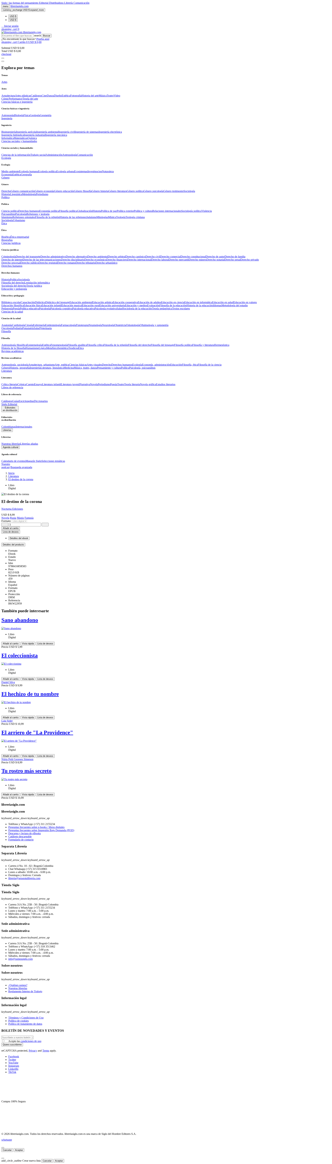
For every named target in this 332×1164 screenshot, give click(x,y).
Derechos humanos (28, 210)
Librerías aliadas (29, 443)
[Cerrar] (2, 1147)
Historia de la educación (200, 305)
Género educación (64, 191)
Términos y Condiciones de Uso (26, 1017)
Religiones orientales (23, 217)
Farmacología (68, 325)
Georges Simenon (23, 759)
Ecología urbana (65, 171)
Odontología (133, 325)
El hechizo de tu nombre (30, 694)
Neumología (95, 325)
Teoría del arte (30, 98)
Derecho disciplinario (72, 259)
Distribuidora (56, 2)
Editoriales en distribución (10, 409)
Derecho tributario (85, 262)
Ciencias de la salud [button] (12, 311)
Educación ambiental (81, 302)
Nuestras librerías (10, 443)
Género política (135, 191)
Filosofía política (68, 210)
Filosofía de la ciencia (210, 364)
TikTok (12, 1072)
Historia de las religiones (72, 217)
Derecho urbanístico (106, 262)
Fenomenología (59, 345)
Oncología (7, 328)
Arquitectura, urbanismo (41, 364)
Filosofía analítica (77, 345)
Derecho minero (197, 259)
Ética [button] (4, 223)
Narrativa (85, 384)
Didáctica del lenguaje (57, 302)
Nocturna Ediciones (12, 508)
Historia (5, 194)
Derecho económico (95, 259)
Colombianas (8, 426)
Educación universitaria (112, 305)
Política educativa (29, 308)
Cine (44, 95)
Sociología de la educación (137, 308)
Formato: (6, 520)
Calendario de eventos (13, 461)
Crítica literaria (9, 384)
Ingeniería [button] (6, 118)
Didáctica (40, 302)
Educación (176, 364)
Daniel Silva (8, 682)
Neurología (108, 325)
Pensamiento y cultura (109, 367)
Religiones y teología (37, 214)
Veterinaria (46, 328)
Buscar (46, 35)
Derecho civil (152, 256)
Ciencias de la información (15, 154)
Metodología (29, 194)
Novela (94, 384)
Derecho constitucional (193, 256)
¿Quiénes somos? (17, 985)
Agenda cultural (10, 447)
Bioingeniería (8, 131)
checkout (6, 54)
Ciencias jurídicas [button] (11, 243)
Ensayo (38, 384)
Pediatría (17, 328)
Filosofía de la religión (116, 345)
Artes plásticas (23, 95)
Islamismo (6, 217)
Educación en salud (222, 302)
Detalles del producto (13, 544)
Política (14, 279)
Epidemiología (53, 325)
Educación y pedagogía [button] (14, 288)
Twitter (12, 1059)
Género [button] (5, 177)
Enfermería (39, 325)
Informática (7, 138)
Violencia (206, 210)
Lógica (42, 348)
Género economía (44, 191)
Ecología (137, 364)
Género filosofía (83, 191)
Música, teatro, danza (85, 367)
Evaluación (153, 305)
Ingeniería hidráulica (12, 134)
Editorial (44, 2)
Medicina (69, 367)
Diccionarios (41, 401)
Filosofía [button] (6, 331)
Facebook (13, 1056)
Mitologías (102, 217)
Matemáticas (20, 138)
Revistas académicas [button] (12, 351)
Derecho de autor (215, 256)
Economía (6, 174)
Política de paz (109, 210)
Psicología (20, 214)
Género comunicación (23, 191)
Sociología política (191, 210)
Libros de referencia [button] (12, 387)
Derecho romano (66, 262)
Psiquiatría (28, 328)
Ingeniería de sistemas (87, 131)
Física (27, 115)
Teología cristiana (135, 217)
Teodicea (73, 348)
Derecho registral (48, 262)
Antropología (69, 154)
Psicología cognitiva (61, 308)
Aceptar (19, 1150)
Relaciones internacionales (166, 210)
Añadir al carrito (11, 528)
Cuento (30, 384)
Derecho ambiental (97, 256)
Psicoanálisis (8, 214)
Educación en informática (198, 302)
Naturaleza (108, 171)
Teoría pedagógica (162, 308)
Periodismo (42, 194)
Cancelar (7, 1150)
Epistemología (34, 345)
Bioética (5, 236)
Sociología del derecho (13, 285)
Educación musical (72, 305)
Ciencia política (9, 210)
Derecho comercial (170, 256)
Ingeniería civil (66, 131)
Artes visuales (94, 364)
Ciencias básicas (78, 364)
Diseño (58, 95)
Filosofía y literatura (203, 345)
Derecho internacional (139, 259)
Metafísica (52, 348)
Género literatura (117, 191)
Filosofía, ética (190, 364)
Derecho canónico (135, 256)
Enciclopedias (26, 401)
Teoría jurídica (34, 285)
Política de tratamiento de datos (25, 1023)
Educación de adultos (149, 302)
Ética (81, 348)
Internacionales (24, 426)
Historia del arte (90, 95)
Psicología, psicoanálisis (142, 367)
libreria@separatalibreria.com (24, 878)
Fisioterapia (82, 325)
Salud (120, 308)
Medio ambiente (10, 171)
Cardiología (18, 325)
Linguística (16, 194)
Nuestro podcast (5, 466)
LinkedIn (13, 1068)
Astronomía (7, 115)
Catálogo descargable (20, 836)
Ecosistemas (80, 171)
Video (117, 95)
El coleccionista (19, 655)
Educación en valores (245, 302)
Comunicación (81, 2)
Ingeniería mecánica (56, 134)
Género (5, 367)
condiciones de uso (31, 1041)
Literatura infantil (51, 384)
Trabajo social (38, 154)
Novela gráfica (148, 384)
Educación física (33, 305)
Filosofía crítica (95, 345)
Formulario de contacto (21, 839)
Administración (54, 154)
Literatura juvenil (70, 384)
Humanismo (32, 348)
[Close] (2, 61)
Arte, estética (62, 364)
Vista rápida (28, 643)
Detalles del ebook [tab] (19, 538)
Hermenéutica (221, 345)
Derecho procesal (10, 262)
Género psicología (153, 191)
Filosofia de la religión (47, 217)
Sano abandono (19, 620)
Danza (50, 95)
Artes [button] (4, 81)
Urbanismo (19, 220)
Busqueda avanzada (21, 467)
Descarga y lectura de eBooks (24, 833)
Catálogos (36, 95)
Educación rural (90, 305)
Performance (15, 98)
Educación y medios (136, 305)
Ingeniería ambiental (47, 131)
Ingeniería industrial (34, 134)
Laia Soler (7, 720)
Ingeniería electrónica (110, 131)
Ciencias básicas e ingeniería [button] (17, 101)
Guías (15, 401)
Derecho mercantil (179, 259)
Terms (45, 1050)
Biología (19, 115)
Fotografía (75, 95)
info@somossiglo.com (20, 958)
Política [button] (5, 197)
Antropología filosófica (14, 345)
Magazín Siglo (34, 461)
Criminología (8, 256)
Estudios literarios (165, 384)
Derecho (6, 191)
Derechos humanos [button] (11, 265)
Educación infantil (52, 305)
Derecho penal (233, 259)
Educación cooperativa (125, 302)
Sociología (189, 191)
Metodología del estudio (235, 305)
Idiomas (217, 305)
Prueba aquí (42, 38)
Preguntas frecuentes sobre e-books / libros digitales (36, 827)
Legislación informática (37, 282)
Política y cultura (143, 210)
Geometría (45, 115)
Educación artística (102, 302)
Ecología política (47, 171)
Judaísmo (91, 217)
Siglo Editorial (9, 404)
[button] (10, 26)
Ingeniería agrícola (26, 131)
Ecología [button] (6, 157)
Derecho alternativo (76, 256)
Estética (66, 95)
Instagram (13, 1065)
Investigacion (94, 171)
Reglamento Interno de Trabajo (25, 991)
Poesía (16, 308)
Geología (35, 115)
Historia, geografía (20, 367)
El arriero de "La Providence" (37, 732)
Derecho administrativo (53, 256)
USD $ (13, 16)
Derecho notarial (215, 259)
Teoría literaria (132, 384)
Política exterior (125, 210)
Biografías (7, 239)
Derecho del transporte (28, 256)
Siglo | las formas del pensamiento (20, 2)
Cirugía (29, 325)
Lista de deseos (45, 643)
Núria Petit (7, 759)
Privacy (33, 1050)
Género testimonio (173, 191)
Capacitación (28, 302)
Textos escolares (181, 308)
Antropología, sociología (14, 364)
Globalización (84, 210)
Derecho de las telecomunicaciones (42, 259)
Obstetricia (120, 325)
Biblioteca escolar (11, 302)
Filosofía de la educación (173, 305)
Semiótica (63, 348)
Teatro (110, 95)
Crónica (21, 384)
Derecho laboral (160, 259)
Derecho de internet (12, 259)
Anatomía (6, 325)
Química (32, 138)
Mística (112, 217)
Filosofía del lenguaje (162, 345)
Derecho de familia (235, 256)
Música (103, 95)
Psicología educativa (83, 308)
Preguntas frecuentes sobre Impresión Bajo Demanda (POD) (41, 830)
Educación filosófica (12, 305)
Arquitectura (8, 95)
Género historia (100, 191)
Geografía (26, 174)
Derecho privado (250, 259)
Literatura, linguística (52, 367)
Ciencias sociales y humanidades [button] (19, 141)
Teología (121, 217)
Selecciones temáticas (53, 461)
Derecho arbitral (117, 256)
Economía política (49, 210)
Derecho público (29, 262)
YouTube (13, 1062)
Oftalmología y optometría (154, 325)
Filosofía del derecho (12, 282)
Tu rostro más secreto (26, 771)
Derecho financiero (116, 259)
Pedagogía (7, 308)
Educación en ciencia (172, 302)
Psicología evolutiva (106, 308)
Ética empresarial (19, 236)
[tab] (166, 544)
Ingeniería (35, 367)
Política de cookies (18, 1020)
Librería (68, 2)
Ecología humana (28, 171)
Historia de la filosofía (13, 348)
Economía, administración (156, 364)
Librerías (7, 430)
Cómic (5, 98)
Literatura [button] (6, 370)
